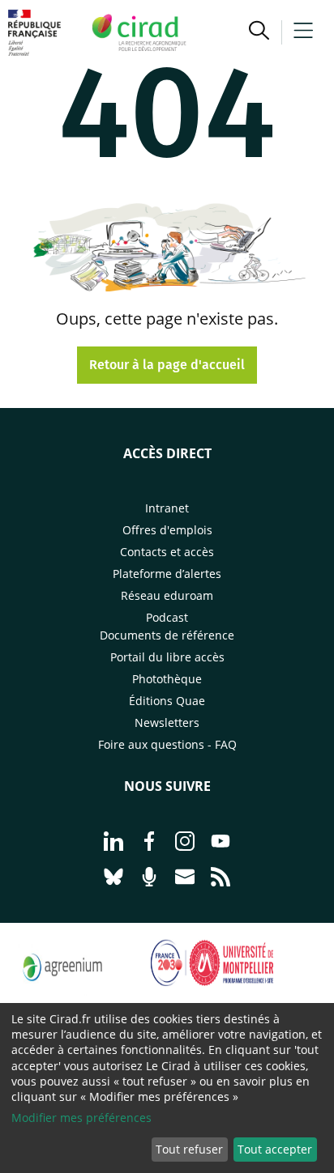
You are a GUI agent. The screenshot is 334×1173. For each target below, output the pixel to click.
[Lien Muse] (213, 991)
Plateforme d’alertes (167, 573)
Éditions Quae (167, 700)
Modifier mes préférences (81, 1117)
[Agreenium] (62, 991)
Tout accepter (275, 1149)
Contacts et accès (167, 551)
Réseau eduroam (167, 595)
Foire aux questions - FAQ (167, 744)
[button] (259, 32)
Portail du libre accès (167, 657)
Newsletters (167, 722)
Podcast (167, 617)
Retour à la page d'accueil (167, 364)
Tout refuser (189, 1149)
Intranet (167, 508)
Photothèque (167, 678)
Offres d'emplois (167, 530)
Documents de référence (167, 635)
